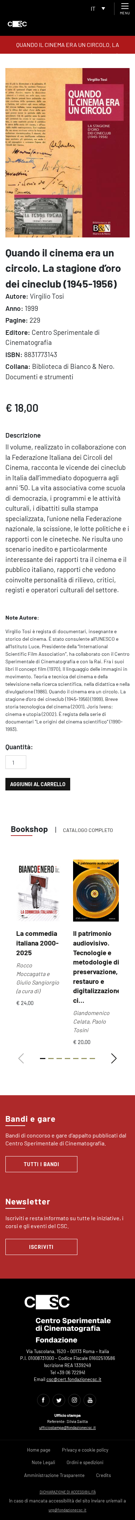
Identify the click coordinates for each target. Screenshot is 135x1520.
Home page (38, 1450)
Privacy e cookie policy (85, 1450)
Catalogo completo (88, 830)
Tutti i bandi (41, 1164)
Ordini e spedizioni (85, 1462)
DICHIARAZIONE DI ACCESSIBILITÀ (68, 1492)
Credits (103, 1475)
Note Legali (43, 1462)
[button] (114, 1059)
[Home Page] (17, 24)
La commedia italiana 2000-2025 (37, 942)
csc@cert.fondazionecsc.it (74, 1379)
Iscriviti (41, 1247)
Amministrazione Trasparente (54, 1475)
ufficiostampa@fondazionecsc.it (67, 1427)
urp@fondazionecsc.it (67, 1509)
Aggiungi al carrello (38, 784)
